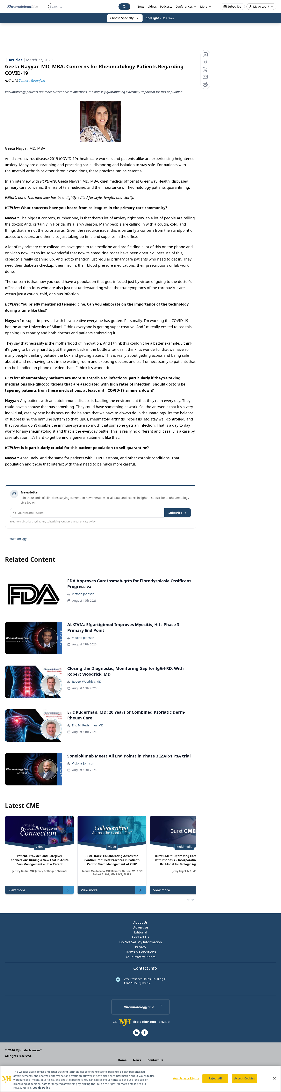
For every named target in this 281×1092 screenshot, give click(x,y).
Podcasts (166, 6)
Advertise (140, 927)
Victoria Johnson (83, 594)
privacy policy (87, 521)
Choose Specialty (122, 18)
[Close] (274, 1078)
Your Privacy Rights (141, 957)
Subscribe (175, 513)
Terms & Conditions (140, 952)
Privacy (140, 947)
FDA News (168, 18)
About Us (140, 922)
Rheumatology (17, 539)
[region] (140, 1079)
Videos (152, 6)
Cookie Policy (41, 1088)
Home (122, 1060)
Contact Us (140, 937)
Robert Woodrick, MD (86, 681)
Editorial (140, 932)
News (140, 6)
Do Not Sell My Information (140, 942)
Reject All (215, 1078)
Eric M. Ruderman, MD (87, 725)
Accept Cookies (244, 1078)
